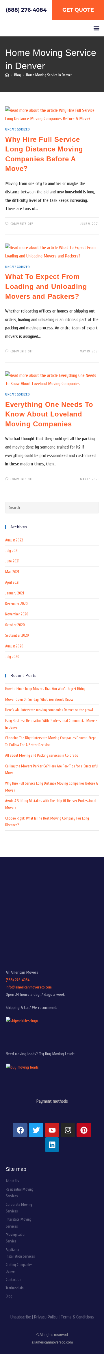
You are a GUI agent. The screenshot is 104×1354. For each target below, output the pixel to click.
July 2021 (11, 550)
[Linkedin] (52, 1144)
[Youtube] (52, 1130)
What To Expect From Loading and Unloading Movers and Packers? (46, 286)
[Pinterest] (84, 1130)
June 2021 (12, 561)
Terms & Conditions (77, 1317)
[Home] (7, 75)
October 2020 (15, 625)
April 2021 (12, 582)
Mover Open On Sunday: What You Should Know (39, 699)
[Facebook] (20, 1130)
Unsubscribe (20, 1317)
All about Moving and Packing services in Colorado (41, 755)
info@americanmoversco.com (29, 987)
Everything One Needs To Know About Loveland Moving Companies (49, 414)
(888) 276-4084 (17, 979)
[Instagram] (68, 1130)
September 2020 (17, 635)
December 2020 (16, 603)
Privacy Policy (45, 1317)
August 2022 (14, 540)
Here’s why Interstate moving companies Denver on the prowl (49, 710)
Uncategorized (17, 129)
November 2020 (16, 614)
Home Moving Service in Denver (49, 75)
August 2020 (14, 646)
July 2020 (12, 656)
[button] (96, 28)
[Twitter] (36, 1130)
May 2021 (12, 572)
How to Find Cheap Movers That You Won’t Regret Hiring (45, 688)
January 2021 (14, 593)
